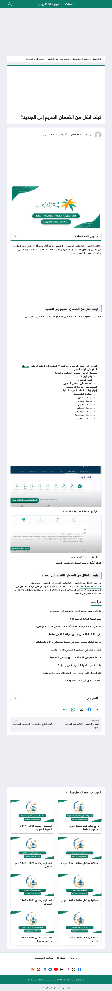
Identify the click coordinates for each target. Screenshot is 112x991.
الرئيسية (97, 58)
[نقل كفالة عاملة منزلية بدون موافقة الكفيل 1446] (56, 634)
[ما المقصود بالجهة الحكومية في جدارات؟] (56, 665)
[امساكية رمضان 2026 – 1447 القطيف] (80, 928)
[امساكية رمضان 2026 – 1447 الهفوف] (32, 891)
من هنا (25, 365)
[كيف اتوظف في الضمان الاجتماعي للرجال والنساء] (56, 649)
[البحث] (10, 4)
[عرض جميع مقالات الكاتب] (98, 134)
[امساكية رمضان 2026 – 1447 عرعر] (80, 891)
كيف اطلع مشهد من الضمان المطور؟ (32, 723)
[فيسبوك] (89, 710)
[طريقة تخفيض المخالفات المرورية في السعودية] (56, 657)
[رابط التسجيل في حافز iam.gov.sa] (56, 680)
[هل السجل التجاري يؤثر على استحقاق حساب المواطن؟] (56, 673)
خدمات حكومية (80, 58)
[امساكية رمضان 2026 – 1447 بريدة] (80, 854)
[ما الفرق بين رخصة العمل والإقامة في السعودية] (56, 611)
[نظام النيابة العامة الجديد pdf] (56, 618)
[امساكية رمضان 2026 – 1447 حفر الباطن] (32, 854)
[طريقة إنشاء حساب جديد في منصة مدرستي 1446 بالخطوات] (56, 642)
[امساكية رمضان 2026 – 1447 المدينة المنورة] (32, 816)
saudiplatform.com (91, 586)
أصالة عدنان (76, 134)
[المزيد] (65, 710)
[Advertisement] (56, 31)
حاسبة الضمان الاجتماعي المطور (72, 562)
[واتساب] (73, 710)
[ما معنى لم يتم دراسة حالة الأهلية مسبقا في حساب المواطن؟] (56, 626)
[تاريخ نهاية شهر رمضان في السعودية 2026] (80, 816)
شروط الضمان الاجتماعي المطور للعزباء (82, 725)
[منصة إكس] (81, 710)
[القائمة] (102, 4)
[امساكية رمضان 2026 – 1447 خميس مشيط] (32, 928)
